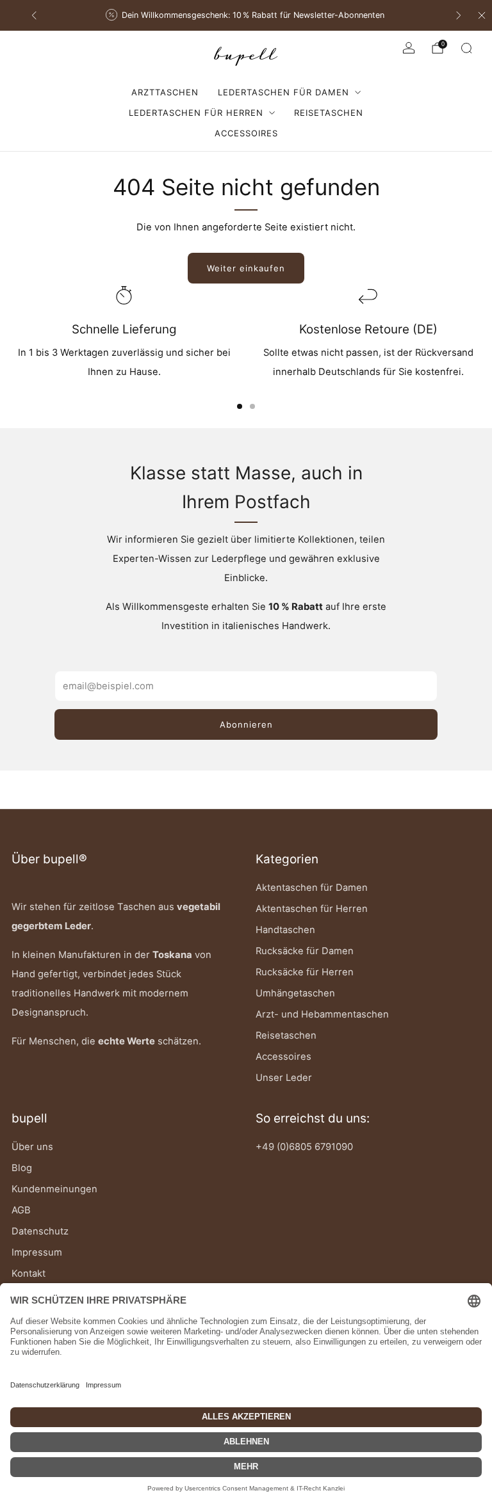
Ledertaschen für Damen (283, 92)
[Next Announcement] (458, 15)
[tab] (239, 406)
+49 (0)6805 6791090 (304, 1147)
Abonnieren (246, 724)
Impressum (37, 1252)
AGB (21, 1210)
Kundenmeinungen (54, 1189)
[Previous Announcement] (34, 15)
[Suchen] (466, 48)
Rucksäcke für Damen (305, 951)
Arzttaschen (165, 92)
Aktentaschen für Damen (312, 887)
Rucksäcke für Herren (305, 972)
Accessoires (246, 133)
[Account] (408, 48)
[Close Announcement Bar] (482, 15)
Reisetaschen (328, 113)
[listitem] (246, 15)
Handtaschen (285, 930)
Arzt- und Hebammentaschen (322, 1014)
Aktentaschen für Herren (312, 909)
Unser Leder (284, 1077)
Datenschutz (40, 1231)
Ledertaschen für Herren (196, 113)
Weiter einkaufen (246, 268)
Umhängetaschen (295, 993)
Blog (22, 1168)
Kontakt (28, 1273)
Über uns (32, 1147)
